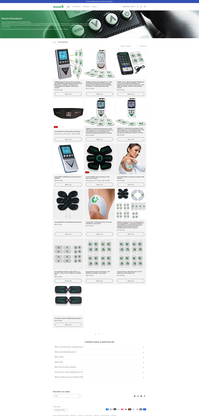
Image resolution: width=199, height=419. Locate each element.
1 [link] (95, 333)
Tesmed (58, 415)
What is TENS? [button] (59, 357)
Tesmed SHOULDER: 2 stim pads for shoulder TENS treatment (130, 177)
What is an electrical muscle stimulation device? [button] (69, 347)
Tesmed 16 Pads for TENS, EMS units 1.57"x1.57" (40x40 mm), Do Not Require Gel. (129, 272)
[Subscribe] (79, 396)
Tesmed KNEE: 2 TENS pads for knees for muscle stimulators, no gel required (99, 222)
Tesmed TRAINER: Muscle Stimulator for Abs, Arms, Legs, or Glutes (98, 177)
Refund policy (73, 415)
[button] (69, 6)
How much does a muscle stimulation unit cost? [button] (69, 372)
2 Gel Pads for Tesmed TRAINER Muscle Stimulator (67, 318)
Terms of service (89, 415)
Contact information (105, 415)
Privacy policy (81, 415)
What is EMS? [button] (59, 362)
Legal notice (96, 415)
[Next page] (103, 333)
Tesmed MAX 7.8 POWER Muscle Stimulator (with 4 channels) (67, 177)
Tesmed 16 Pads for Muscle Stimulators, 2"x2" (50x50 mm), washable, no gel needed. (98, 272)
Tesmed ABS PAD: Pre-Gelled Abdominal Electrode (67, 222)
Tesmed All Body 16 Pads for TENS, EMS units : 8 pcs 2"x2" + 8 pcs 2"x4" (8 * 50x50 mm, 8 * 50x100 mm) (67, 273)
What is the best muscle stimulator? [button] (65, 367)
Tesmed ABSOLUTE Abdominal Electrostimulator (67, 131)
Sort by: (123, 46)
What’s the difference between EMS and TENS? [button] (69, 377)
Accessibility (113, 415)
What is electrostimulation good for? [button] (66, 352)
